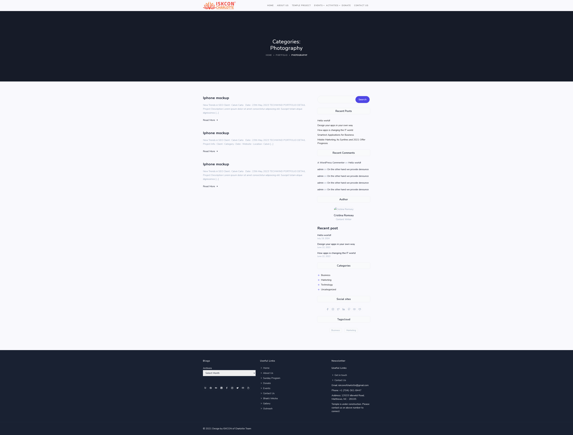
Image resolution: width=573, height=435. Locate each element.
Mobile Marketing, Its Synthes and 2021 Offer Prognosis (341, 141)
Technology (327, 284)
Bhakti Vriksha (270, 398)
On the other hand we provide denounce (348, 169)
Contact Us (361, 5)
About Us (283, 5)
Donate (346, 5)
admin (320, 169)
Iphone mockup (216, 98)
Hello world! (323, 120)
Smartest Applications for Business (335, 135)
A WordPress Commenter (331, 162)
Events (318, 5)
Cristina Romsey (344, 215)
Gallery (266, 403)
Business (325, 275)
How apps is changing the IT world (335, 130)
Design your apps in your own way (335, 125)
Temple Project (301, 5)
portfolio (282, 55)
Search (362, 99)
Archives (207, 368)
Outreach (267, 408)
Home (270, 5)
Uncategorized (328, 289)
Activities (332, 5)
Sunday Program (271, 378)
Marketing (326, 280)
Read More (209, 120)
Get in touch (340, 375)
